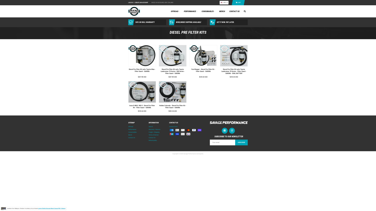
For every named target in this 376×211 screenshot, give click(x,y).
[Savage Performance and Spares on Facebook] (225, 131)
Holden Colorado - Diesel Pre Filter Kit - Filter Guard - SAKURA (172, 107)
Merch (222, 11)
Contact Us (234, 11)
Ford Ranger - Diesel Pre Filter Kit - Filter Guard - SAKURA (203, 70)
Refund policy (153, 140)
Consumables (208, 11)
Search (151, 126)
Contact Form (173, 126)
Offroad (175, 11)
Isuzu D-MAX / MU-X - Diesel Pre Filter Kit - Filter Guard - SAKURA (142, 107)
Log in (130, 2)
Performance (190, 11)
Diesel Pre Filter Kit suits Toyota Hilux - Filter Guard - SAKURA (142, 70)
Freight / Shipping (154, 132)
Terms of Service (154, 135)
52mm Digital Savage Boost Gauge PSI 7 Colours (51, 208)
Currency (224, 2)
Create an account (141, 2)
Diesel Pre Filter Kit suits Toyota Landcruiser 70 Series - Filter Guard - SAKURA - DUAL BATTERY (233, 71)
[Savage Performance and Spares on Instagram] (232, 131)
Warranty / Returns (154, 129)
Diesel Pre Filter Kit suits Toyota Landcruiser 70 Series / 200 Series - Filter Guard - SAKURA (173, 71)
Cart (239, 2)
